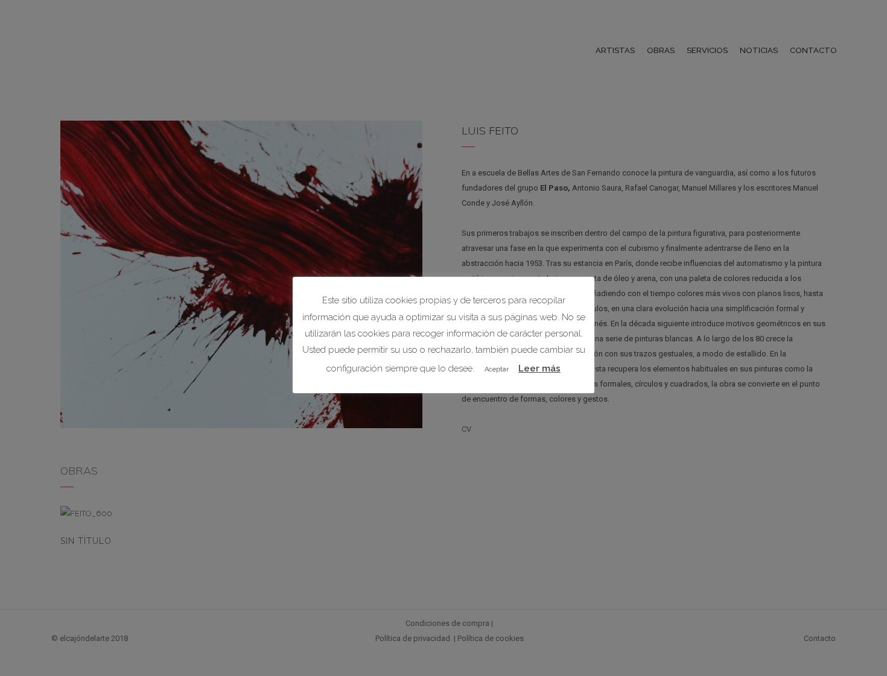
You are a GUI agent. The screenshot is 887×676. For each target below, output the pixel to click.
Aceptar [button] (497, 369)
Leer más (539, 368)
